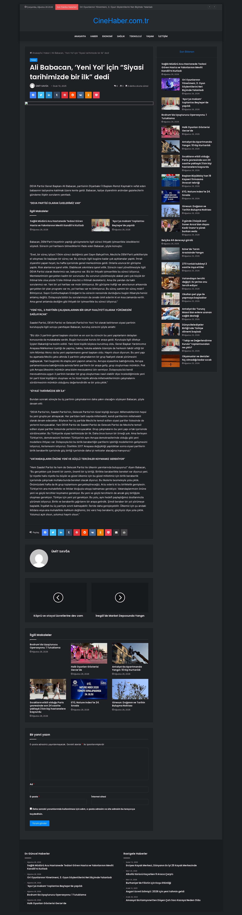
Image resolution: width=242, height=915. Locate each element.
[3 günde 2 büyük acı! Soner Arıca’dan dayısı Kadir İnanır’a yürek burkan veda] (170, 225)
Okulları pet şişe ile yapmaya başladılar (194, 296)
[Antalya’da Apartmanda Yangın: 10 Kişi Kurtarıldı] (130, 653)
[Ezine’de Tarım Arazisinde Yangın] (170, 253)
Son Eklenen (187, 51)
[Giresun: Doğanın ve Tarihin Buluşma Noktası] (130, 689)
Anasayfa (80, 36)
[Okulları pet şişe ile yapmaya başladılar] (170, 299)
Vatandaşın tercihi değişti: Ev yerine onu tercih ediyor (194, 282)
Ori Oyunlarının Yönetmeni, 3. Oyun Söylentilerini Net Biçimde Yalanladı (116, 7)
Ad (32, 784)
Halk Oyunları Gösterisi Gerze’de (85, 668)
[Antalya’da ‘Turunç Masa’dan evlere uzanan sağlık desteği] (170, 313)
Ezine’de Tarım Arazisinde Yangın (193, 250)
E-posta (35, 796)
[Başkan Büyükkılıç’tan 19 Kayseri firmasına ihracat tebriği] (170, 180)
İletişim (163, 36)
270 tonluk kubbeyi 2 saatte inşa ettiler (194, 265)
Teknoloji (135, 36)
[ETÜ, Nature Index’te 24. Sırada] (89, 689)
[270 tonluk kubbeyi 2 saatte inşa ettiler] (170, 268)
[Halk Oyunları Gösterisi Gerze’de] (89, 653)
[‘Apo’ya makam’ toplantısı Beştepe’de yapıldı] (101, 225)
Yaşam (150, 36)
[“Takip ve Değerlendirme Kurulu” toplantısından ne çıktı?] (170, 345)
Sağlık (121, 36)
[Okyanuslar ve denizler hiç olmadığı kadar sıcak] (170, 361)
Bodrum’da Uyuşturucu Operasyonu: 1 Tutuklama (45, 646)
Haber (94, 36)
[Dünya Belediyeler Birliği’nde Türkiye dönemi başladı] (170, 329)
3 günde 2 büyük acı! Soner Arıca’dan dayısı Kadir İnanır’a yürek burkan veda (195, 226)
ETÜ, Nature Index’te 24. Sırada (85, 704)
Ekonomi (107, 36)
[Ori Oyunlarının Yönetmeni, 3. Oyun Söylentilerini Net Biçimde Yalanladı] (170, 84)
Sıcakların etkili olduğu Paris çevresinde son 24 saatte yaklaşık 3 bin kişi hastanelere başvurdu (48, 707)
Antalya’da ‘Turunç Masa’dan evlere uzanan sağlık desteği (197, 312)
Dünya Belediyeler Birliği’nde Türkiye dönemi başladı (193, 328)
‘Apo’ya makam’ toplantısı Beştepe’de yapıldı (195, 102)
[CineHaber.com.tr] (121, 21)
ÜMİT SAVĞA (42, 86)
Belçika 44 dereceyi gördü (177, 240)
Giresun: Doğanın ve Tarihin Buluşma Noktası (128, 704)
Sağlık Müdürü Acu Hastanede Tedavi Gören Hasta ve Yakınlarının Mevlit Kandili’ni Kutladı (183, 67)
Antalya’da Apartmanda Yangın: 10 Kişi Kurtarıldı (127, 668)
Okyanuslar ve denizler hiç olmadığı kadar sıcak (197, 358)
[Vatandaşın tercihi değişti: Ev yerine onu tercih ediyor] (170, 283)
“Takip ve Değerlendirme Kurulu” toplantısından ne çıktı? (197, 344)
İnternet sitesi (98, 796)
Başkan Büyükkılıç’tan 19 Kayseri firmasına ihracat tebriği (196, 179)
